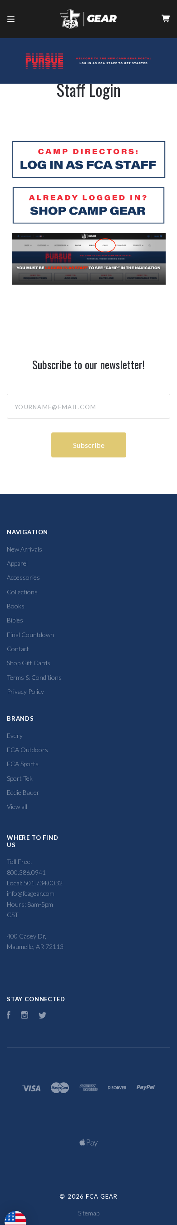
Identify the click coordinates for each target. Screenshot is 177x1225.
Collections (22, 592)
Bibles (15, 620)
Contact (18, 649)
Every (15, 735)
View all (17, 806)
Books (16, 606)
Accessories (23, 577)
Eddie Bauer (23, 792)
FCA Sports (23, 764)
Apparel (17, 563)
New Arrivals (24, 549)
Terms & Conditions (34, 677)
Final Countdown (30, 634)
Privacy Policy (25, 691)
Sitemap (88, 1213)
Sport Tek (20, 778)
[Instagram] (24, 1016)
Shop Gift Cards (28, 663)
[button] (89, 159)
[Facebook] (8, 1016)
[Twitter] (43, 1016)
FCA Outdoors (27, 749)
